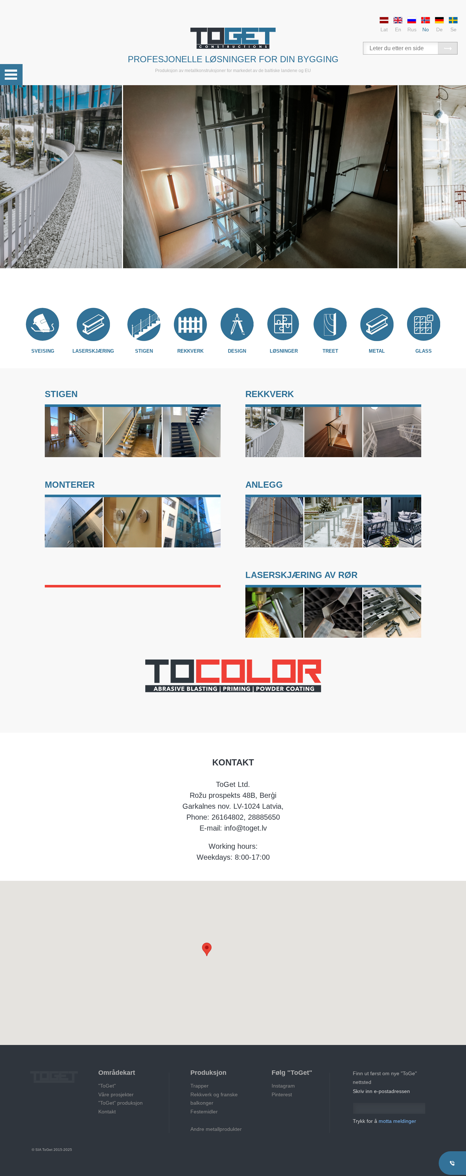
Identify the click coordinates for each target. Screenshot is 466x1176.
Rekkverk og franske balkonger (214, 1099)
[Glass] (423, 324)
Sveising (42, 351)
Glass (423, 351)
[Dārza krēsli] (392, 522)
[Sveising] (42, 324)
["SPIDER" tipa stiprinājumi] (74, 522)
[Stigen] (144, 324)
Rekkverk (190, 351)
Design (237, 351)
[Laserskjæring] (93, 324)
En (398, 29)
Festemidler (204, 1111)
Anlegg (264, 485)
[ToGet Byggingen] (233, 38)
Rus (411, 29)
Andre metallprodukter (216, 1129)
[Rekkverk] (190, 324)
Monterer (70, 485)
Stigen (144, 351)
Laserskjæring (93, 351)
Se (453, 29)
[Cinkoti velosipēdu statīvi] (333, 522)
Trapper (199, 1086)
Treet (330, 351)
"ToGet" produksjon (120, 1103)
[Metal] (377, 324)
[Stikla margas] (333, 432)
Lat (384, 29)
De (439, 29)
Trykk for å (384, 1121)
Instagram (283, 1086)
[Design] (237, 324)
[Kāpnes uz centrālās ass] (74, 432)
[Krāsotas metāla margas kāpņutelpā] (392, 432)
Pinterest (282, 1094)
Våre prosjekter (116, 1094)
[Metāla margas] (274, 432)
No (425, 29)
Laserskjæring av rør (301, 575)
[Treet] (330, 324)
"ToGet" (107, 1086)
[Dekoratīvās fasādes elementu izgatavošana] (274, 522)
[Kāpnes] (192, 432)
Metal (377, 351)
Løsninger (284, 351)
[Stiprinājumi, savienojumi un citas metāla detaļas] (133, 522)
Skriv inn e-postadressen (381, 1091)
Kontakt (107, 1111)
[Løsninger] (283, 324)
